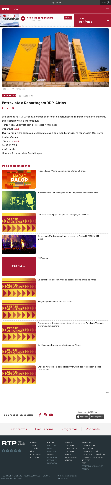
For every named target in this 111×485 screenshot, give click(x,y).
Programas (69, 429)
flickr (19, 450)
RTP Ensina (34, 457)
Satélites (68, 460)
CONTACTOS (69, 442)
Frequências (44, 429)
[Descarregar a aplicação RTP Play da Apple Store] (82, 416)
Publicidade (18, 478)
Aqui (16, 129)
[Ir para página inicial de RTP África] (9, 9)
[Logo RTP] (13, 443)
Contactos (19, 429)
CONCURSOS (52, 454)
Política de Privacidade (12, 476)
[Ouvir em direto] (9, 20)
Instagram (11, 450)
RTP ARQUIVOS (35, 454)
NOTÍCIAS (33, 442)
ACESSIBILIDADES (71, 457)
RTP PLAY (50, 442)
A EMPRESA (86, 442)
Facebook (3, 450)
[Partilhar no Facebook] (2, 108)
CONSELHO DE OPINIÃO (90, 451)
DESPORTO (34, 445)
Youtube (15, 450)
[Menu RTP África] (108, 9)
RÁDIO (32, 451)
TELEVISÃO (34, 448)
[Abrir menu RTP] (55, 2)
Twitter (7, 450)
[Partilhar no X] (7, 108)
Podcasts (93, 429)
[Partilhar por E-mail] (13, 108)
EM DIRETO (51, 445)
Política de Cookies (32, 476)
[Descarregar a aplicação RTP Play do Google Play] (96, 416)
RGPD (84, 463)
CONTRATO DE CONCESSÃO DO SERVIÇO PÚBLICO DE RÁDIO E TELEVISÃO (93, 457)
